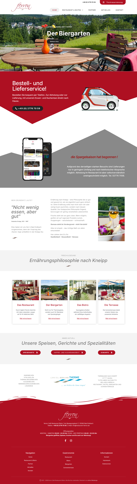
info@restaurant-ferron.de (81, 425)
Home (54, 10)
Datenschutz (106, 464)
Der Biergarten (68, 33)
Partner (92, 10)
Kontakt (119, 10)
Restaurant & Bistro (71, 10)
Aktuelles (105, 10)
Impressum (106, 460)
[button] (118, 63)
